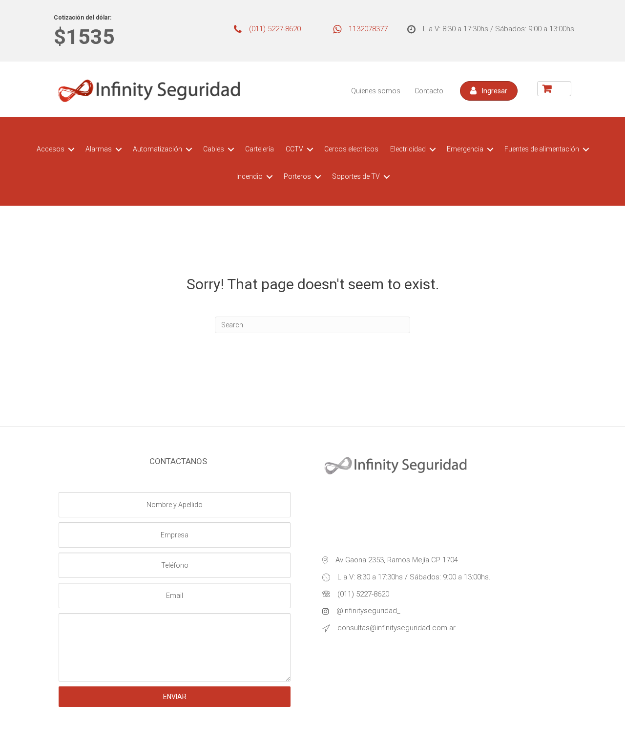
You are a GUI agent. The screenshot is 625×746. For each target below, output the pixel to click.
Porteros (297, 176)
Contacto (429, 91)
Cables (213, 149)
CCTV (294, 149)
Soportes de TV (356, 176)
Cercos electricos (351, 149)
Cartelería (259, 149)
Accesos (50, 149)
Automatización (157, 149)
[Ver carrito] (554, 88)
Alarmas (98, 149)
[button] (489, 91)
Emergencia (465, 149)
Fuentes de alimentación (541, 149)
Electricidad (408, 149)
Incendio (249, 176)
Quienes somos (375, 91)
